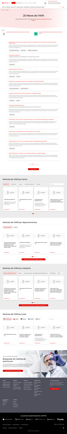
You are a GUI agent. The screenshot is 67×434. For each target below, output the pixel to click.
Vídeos (4, 404)
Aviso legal (5, 427)
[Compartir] (60, 7)
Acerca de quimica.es (24, 424)
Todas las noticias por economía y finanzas (33, 259)
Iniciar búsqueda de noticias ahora (13, 370)
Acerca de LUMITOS (16, 424)
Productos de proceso (27, 385)
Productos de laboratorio (28, 384)
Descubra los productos (28, 382)
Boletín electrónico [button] (40, 7)
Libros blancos (15, 405)
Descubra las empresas (17, 382)
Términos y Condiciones (12, 427)
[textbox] (56, 184)
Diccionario (5, 402)
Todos (13, 2)
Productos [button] (13, 7)
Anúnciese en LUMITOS (7, 424)
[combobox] (56, 184)
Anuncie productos (27, 387)
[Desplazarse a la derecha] (62, 273)
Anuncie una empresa (17, 387)
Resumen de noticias (6, 387)
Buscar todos (33, 169)
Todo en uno (15, 406)
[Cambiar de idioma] (63, 7)
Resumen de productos (28, 389)
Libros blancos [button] (19, 7)
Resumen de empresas (17, 388)
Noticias (14, 401)
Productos (15, 403)
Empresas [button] (8, 7)
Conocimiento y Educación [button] (29, 7)
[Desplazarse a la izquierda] (61, 273)
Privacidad (20, 427)
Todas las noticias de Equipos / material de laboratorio (33, 305)
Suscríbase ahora (55, 388)
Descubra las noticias (6, 382)
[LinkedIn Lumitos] (63, 427)
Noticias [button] (4, 7)
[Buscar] (35, 3)
